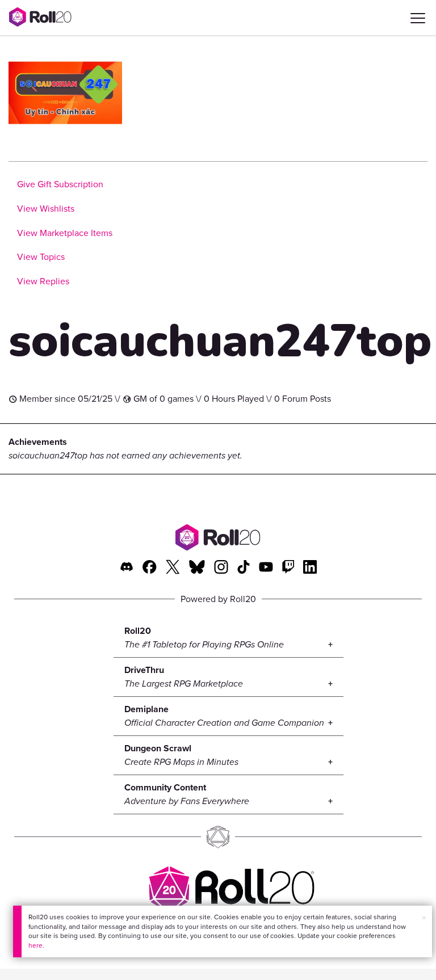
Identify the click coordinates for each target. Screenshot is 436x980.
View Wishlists (45, 208)
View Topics (41, 256)
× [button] (424, 917)
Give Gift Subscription (60, 184)
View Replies (43, 281)
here (35, 945)
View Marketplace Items (64, 232)
